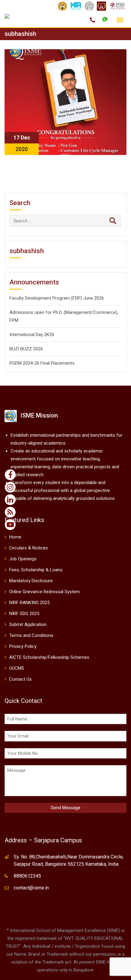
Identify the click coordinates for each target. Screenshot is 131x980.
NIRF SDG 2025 (24, 613)
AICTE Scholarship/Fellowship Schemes (49, 657)
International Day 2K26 (31, 334)
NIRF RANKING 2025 (29, 602)
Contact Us (20, 679)
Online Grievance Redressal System (44, 591)
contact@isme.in (31, 888)
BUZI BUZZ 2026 (26, 349)
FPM (13, 320)
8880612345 (27, 876)
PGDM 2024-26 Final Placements (42, 363)
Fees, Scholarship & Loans (35, 570)
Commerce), (105, 312)
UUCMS (16, 668)
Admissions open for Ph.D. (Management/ (51, 312)
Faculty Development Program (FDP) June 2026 (56, 298)
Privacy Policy (23, 646)
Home (15, 537)
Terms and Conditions (31, 635)
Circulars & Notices (28, 548)
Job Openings (23, 559)
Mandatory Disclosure (31, 580)
